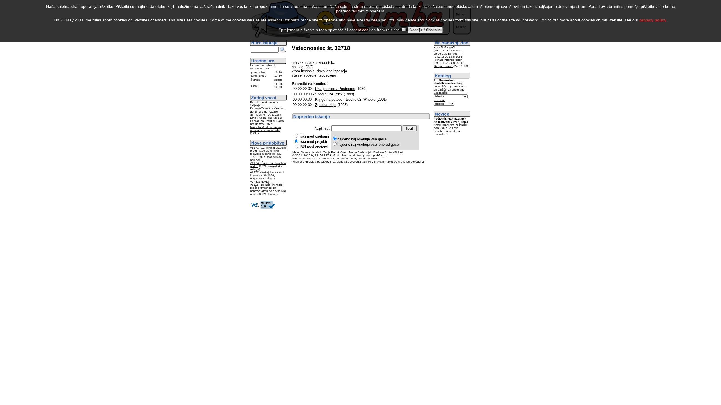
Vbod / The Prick (329, 94)
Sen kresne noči (260, 114)
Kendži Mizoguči (444, 47)
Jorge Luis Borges (445, 53)
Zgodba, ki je (325, 105)
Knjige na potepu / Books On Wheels (345, 99)
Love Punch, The (261, 117)
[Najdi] (283, 50)
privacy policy (652, 20)
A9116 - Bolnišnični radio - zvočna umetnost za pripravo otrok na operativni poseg (268, 189)
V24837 (255, 181)
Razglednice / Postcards (335, 89)
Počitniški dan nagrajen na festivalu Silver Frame (451, 120)
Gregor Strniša (443, 66)
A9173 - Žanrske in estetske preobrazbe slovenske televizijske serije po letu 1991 (268, 152)
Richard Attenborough (448, 59)
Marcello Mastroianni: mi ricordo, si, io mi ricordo (265, 128)
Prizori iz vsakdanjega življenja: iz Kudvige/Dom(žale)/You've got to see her (267, 107)
